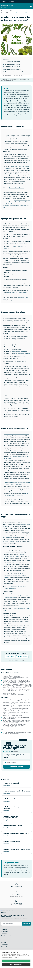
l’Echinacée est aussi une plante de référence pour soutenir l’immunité (15, 575)
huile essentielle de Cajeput (20, 200)
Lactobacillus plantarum (10, 597)
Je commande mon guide (16, 766)
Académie (11, 1)
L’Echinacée (7, 564)
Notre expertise (4, 946)
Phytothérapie (4, 933)
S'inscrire (25, 923)
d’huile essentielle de (19, 351)
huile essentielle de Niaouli (16, 203)
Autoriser (16, 961)
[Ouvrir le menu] (31, 6)
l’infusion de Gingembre (14, 556)
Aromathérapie (4, 931)
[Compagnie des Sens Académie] (9, 6)
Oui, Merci (11, 656)
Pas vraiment (23, 656)
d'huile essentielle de (20, 243)
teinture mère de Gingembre (19, 562)
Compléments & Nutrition (6, 935)
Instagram (3, 949)
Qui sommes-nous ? (5, 944)
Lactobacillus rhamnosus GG (20, 595)
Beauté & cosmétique (6, 938)
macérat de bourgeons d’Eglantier (11, 541)
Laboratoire (3, 1)
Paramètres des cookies (16, 964)
